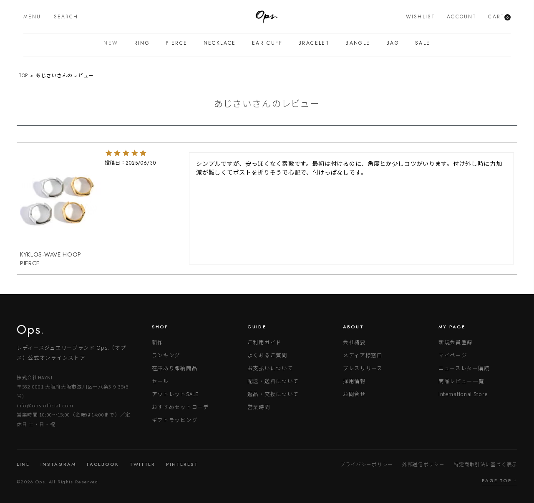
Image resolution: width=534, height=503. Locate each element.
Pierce (176, 43)
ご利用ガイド (264, 342)
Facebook (103, 464)
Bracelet (314, 43)
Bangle (357, 43)
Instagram (58, 464)
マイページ (452, 355)
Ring (142, 43)
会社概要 (354, 342)
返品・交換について (273, 394)
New (110, 43)
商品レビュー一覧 (461, 381)
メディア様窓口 (363, 355)
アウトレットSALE (175, 394)
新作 (157, 342)
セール (160, 381)
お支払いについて (270, 368)
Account (461, 16)
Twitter (143, 464)
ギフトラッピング (175, 420)
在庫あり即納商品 (175, 368)
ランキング (166, 355)
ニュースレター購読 (463, 368)
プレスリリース (363, 368)
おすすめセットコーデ (180, 407)
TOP (23, 75)
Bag (392, 43)
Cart (498, 16)
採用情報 (354, 381)
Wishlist (420, 16)
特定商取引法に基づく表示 (485, 464)
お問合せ (354, 394)
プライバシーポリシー (366, 464)
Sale (423, 43)
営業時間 (258, 407)
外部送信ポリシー (423, 464)
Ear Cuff (267, 43)
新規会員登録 (455, 342)
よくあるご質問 (267, 355)
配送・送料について (273, 381)
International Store (462, 394)
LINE (23, 464)
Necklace (220, 43)
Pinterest (182, 464)
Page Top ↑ (499, 480)
